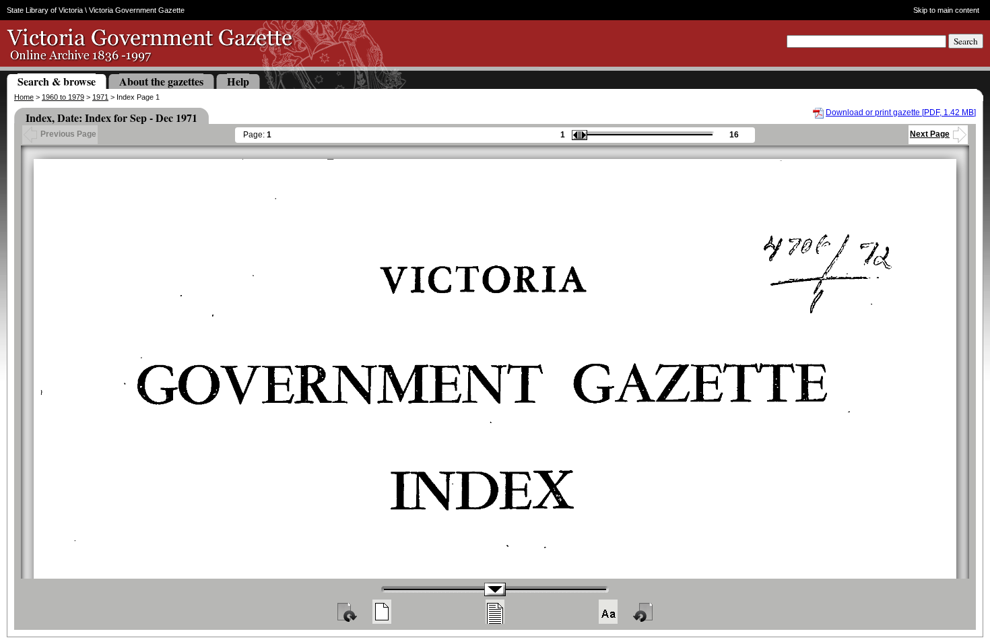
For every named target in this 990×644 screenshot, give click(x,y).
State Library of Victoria (45, 10)
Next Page (930, 134)
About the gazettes (161, 81)
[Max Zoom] (608, 611)
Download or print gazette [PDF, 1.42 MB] (901, 112)
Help (238, 81)
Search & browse (57, 81)
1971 (100, 97)
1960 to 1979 (63, 97)
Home (24, 97)
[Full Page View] (382, 611)
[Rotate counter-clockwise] (644, 611)
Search (966, 41)
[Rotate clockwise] (346, 611)
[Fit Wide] (495, 611)
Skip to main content (946, 10)
